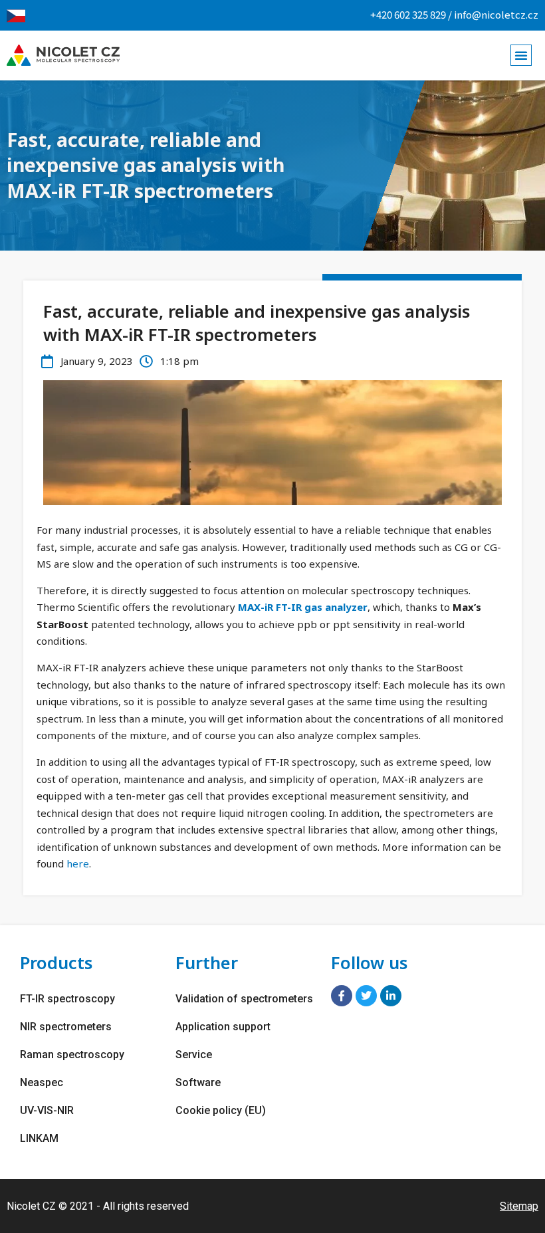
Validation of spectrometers (244, 998)
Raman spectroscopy (72, 1054)
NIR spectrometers (66, 1026)
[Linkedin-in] (390, 995)
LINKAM (39, 1138)
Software (198, 1082)
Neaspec (41, 1082)
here (77, 863)
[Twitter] (366, 995)
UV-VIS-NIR (47, 1110)
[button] (521, 55)
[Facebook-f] (341, 995)
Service (193, 1054)
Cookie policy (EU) (220, 1110)
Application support (223, 1026)
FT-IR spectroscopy (67, 998)
